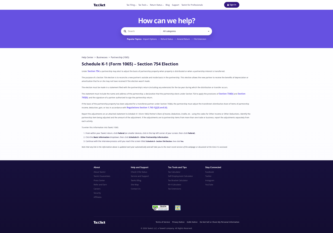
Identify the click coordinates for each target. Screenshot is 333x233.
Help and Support (139, 167)
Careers (97, 188)
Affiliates (97, 197)
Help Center (87, 57)
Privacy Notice (178, 222)
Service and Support (140, 176)
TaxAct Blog (136, 180)
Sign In (233, 4)
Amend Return (183, 39)
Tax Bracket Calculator (178, 180)
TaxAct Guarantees (102, 176)
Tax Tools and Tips (177, 167)
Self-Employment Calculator (180, 176)
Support (175, 5)
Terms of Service (163, 222)
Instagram (209, 180)
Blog (168, 5)
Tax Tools (142, 5)
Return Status (156, 5)
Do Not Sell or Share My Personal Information (219, 222)
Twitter (208, 176)
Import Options (150, 39)
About (97, 167)
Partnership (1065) (120, 57)
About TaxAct (99, 172)
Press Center (99, 180)
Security (97, 193)
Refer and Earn (100, 184)
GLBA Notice (192, 222)
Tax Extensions (174, 188)
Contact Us (135, 188)
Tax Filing (131, 5)
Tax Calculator (174, 172)
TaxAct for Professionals (192, 5)
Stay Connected (213, 167)
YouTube (209, 184)
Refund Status (167, 39)
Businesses (102, 57)
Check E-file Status (139, 172)
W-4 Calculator (174, 184)
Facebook (209, 172)
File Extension (200, 39)
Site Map (135, 184)
